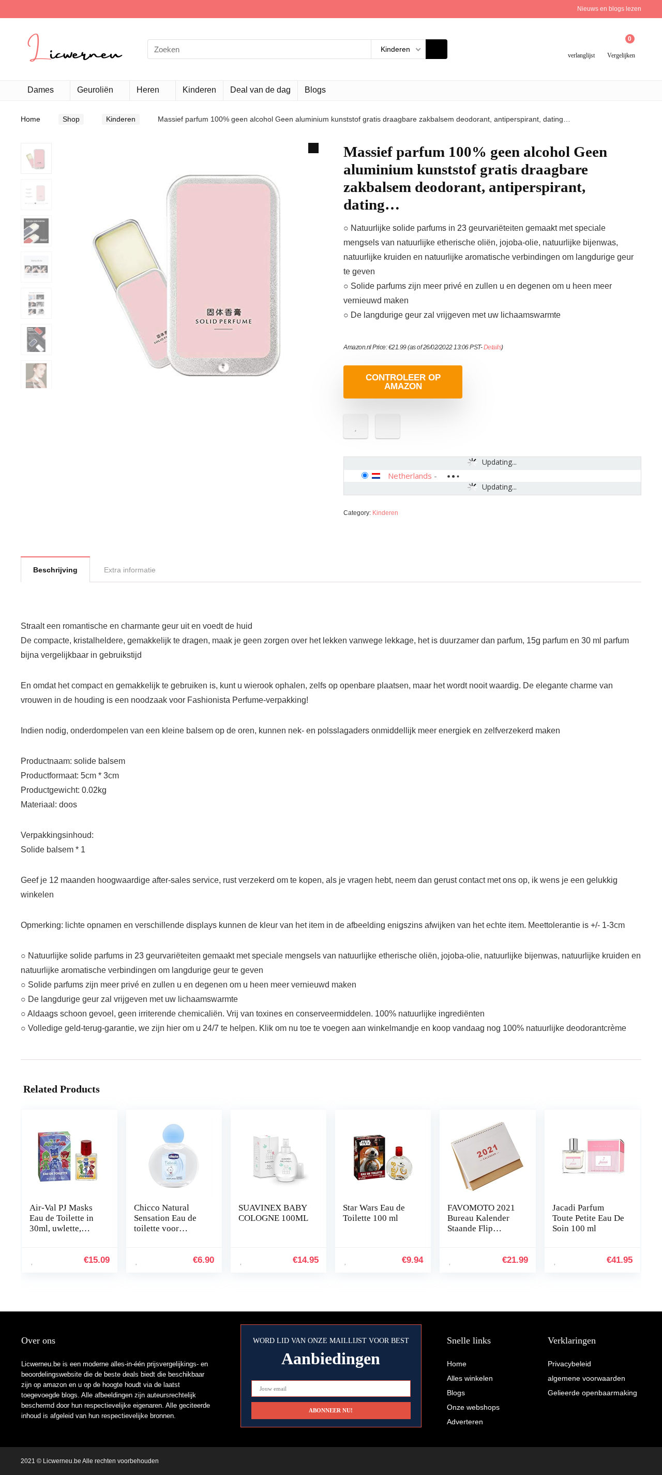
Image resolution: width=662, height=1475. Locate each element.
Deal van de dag (260, 89)
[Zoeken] (436, 49)
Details (493, 347)
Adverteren (465, 1422)
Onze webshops (473, 1407)
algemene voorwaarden (586, 1378)
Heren (148, 89)
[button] (313, 148)
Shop (71, 119)
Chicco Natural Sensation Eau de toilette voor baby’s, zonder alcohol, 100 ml (165, 1228)
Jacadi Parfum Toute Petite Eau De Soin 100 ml (588, 1218)
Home (30, 119)
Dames (40, 89)
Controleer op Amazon (403, 382)
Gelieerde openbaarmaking (592, 1393)
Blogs (315, 89)
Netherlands (410, 475)
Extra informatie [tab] (130, 570)
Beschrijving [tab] (55, 570)
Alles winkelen (470, 1378)
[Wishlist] (581, 45)
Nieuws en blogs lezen (609, 8)
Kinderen (199, 89)
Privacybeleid (569, 1364)
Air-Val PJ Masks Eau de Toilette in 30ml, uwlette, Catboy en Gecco (61, 1223)
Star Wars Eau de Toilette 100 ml (374, 1213)
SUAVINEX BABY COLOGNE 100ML (273, 1213)
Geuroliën (95, 89)
